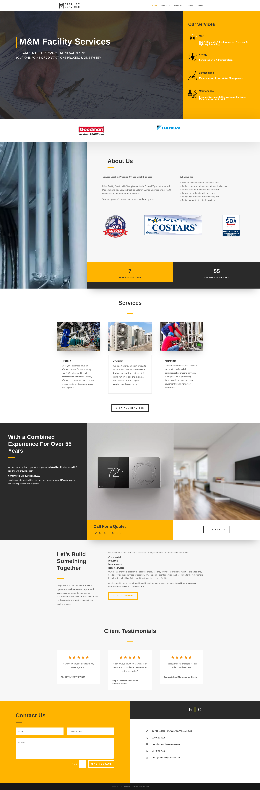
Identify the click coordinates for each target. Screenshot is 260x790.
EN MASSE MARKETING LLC (136, 786)
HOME (154, 5)
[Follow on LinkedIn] (190, 709)
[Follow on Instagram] (200, 709)
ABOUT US (165, 5)
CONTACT (190, 5)
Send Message (101, 764)
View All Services (130, 408)
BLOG (200, 5)
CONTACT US (216, 529)
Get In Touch (123, 596)
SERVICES (178, 5)
